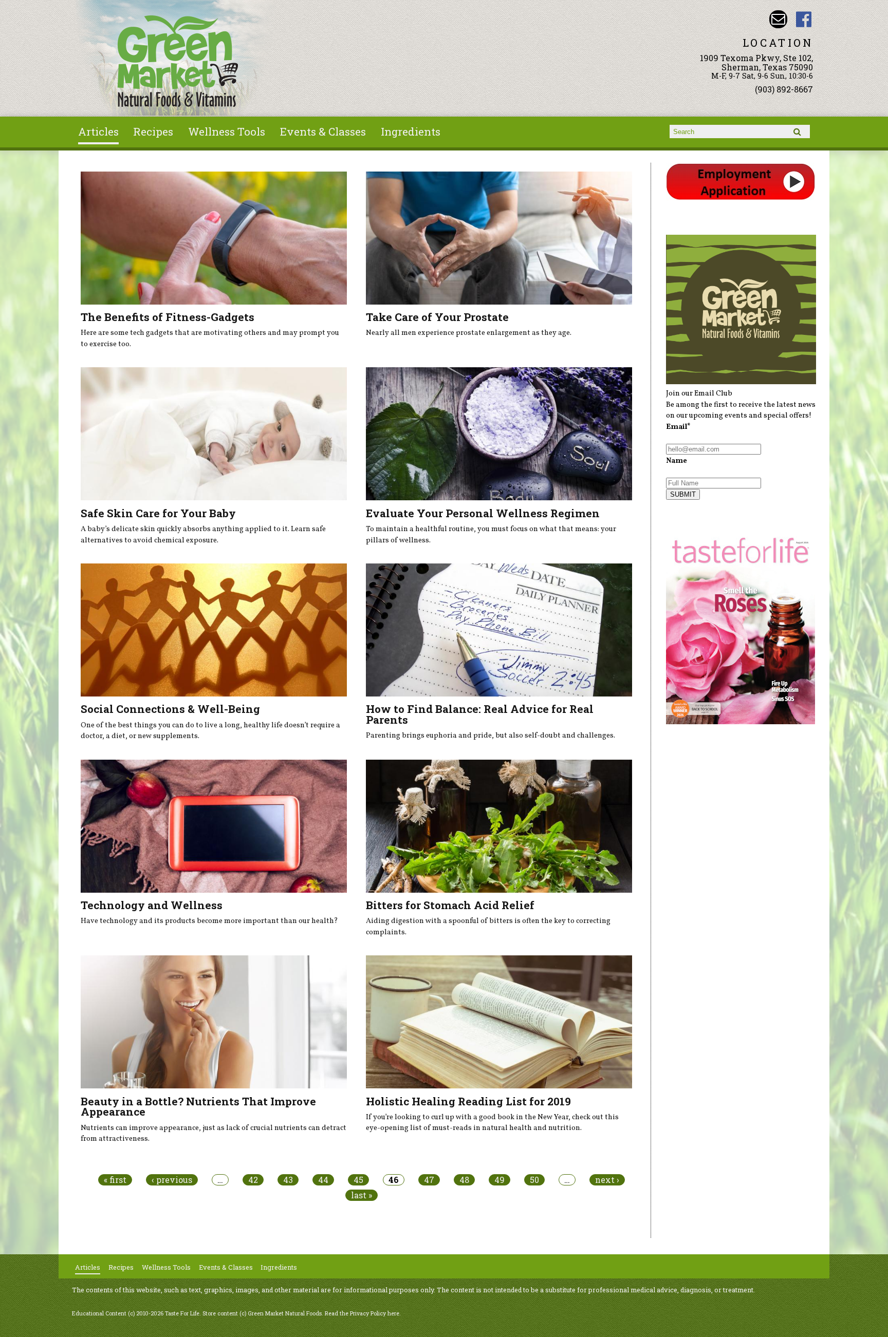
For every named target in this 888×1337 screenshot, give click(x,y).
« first (115, 1180)
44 (323, 1180)
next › (607, 1180)
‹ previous (172, 1180)
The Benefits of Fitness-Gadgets (167, 317)
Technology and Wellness (152, 905)
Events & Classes (323, 131)
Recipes (153, 131)
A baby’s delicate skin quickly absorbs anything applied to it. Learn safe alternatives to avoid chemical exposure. (203, 534)
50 (534, 1180)
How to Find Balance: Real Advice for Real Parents (480, 714)
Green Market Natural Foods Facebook (804, 19)
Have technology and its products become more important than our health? (209, 921)
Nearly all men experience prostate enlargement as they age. (468, 333)
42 (253, 1180)
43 (288, 1180)
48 (464, 1180)
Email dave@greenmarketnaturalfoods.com (778, 19)
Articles (98, 131)
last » (361, 1195)
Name (676, 461)
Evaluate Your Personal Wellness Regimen (483, 513)
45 (358, 1180)
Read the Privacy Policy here (362, 1313)
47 (429, 1180)
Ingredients (410, 131)
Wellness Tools (226, 131)
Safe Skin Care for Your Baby (158, 513)
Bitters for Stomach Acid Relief (450, 905)
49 (499, 1180)
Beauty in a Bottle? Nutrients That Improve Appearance (198, 1106)
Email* (678, 427)
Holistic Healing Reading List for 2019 (468, 1101)
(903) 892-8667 (784, 89)
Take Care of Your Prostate (437, 317)
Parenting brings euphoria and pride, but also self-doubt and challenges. (490, 735)
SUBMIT (683, 494)
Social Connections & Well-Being (170, 709)
